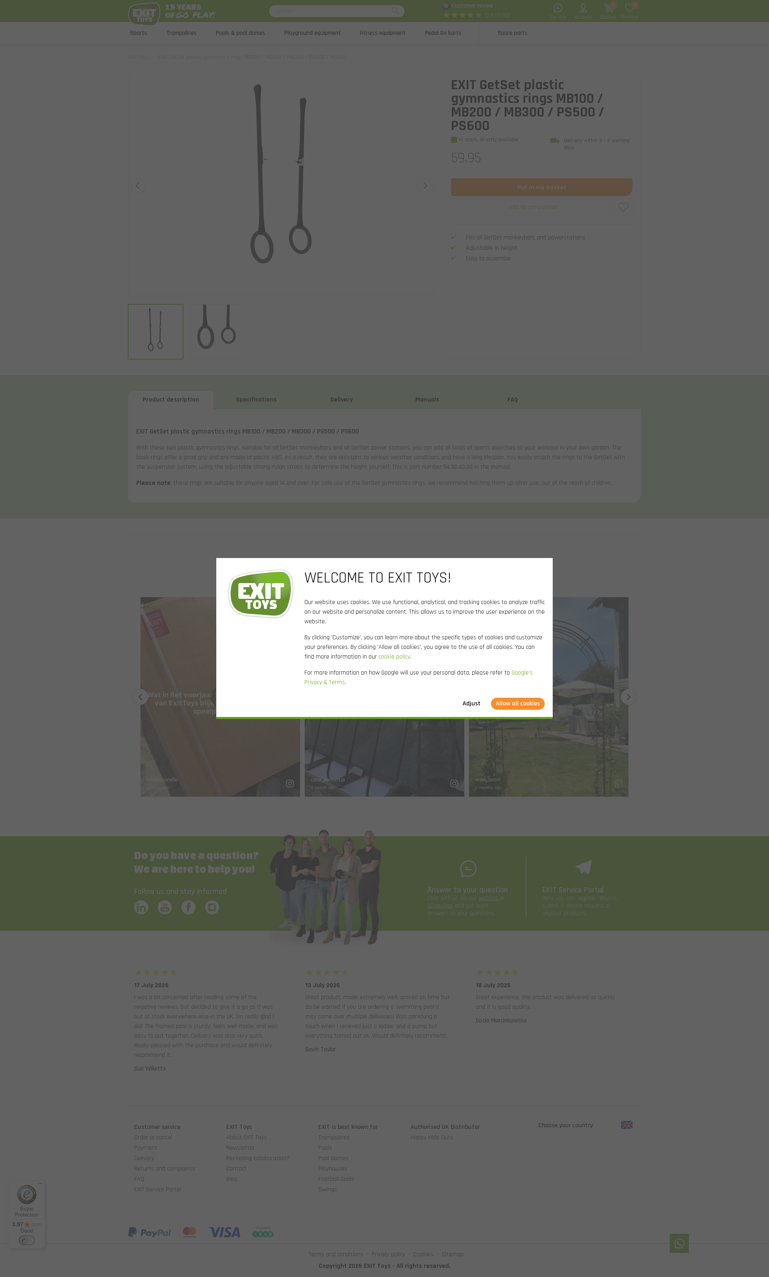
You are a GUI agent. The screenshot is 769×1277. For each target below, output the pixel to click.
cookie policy (394, 657)
